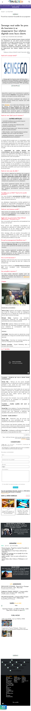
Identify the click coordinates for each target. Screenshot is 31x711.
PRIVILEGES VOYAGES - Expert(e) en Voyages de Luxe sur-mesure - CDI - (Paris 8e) (15, 587)
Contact (24, 677)
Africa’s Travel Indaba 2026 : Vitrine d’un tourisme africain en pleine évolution (15, 129)
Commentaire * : (5, 469)
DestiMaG (8, 682)
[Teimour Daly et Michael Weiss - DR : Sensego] (15, 284)
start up (17, 437)
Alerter (11, 445)
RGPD (15, 680)
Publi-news (15, 615)
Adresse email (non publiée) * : (8, 459)
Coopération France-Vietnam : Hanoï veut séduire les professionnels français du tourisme (15, 628)
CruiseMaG (9, 680)
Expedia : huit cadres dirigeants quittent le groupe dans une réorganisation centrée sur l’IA (22, 512)
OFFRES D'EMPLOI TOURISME (8, 589)
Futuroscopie (9, 683)
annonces (15, 584)
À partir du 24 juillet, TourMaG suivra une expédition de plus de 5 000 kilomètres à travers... (21, 573)
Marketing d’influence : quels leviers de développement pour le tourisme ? (12, 136)
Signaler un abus (5, 493)
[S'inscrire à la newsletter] (3, 707)
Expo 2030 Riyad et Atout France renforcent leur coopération (14, 551)
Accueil (2, 11)
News (2, 545)
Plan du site (17, 679)
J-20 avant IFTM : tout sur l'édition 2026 (13, 619)
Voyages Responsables (9, 696)
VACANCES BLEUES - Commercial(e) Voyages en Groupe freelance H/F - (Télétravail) (14, 597)
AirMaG (8, 677)
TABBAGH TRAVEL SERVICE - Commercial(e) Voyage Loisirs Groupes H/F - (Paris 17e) (14, 592)
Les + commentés (14, 545)
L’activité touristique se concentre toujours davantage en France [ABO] (13, 121)
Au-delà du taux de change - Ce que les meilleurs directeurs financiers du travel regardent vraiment (15, 526)
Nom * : (3, 454)
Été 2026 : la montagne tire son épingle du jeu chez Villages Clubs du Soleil (15, 554)
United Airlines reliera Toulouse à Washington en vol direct (14, 559)
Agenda (24, 679)
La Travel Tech (9, 11)
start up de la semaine (24, 437)
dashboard (26, 276)
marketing (8, 437)
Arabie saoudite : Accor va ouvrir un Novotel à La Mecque (14, 557)
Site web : (4, 464)
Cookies (16, 682)
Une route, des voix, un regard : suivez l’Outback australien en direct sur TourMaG (15, 569)
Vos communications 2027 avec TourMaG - (15, 6)
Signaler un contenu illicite (17, 678)
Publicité (24, 678)
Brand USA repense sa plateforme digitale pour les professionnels (8, 512)
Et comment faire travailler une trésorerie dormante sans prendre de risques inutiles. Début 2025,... (21, 531)
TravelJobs (8, 690)
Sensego (12, 437)
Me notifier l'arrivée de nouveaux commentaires (14, 484)
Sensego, (7, 105)
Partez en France (8, 688)
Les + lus (7, 545)
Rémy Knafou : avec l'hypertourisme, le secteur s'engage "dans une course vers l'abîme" (15, 132)
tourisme (28, 438)
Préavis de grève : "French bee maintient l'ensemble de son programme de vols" (15, 549)
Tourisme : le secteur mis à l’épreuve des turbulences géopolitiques (13, 125)
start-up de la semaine (20, 438)
